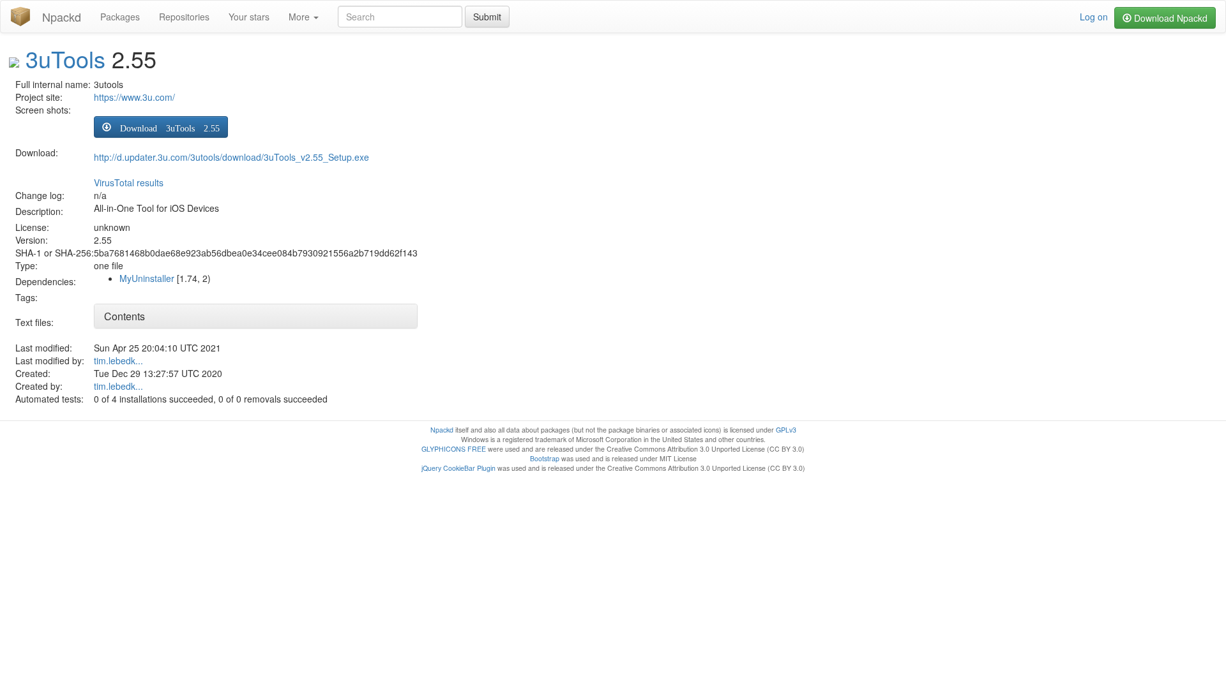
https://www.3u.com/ (134, 97)
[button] (161, 127)
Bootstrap (544, 458)
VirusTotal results (128, 182)
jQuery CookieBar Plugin (458, 468)
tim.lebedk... (118, 360)
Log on (1094, 16)
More (300, 16)
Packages (120, 16)
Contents (124, 316)
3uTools (65, 58)
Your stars (249, 16)
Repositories (184, 16)
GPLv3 (786, 429)
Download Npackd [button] (1169, 17)
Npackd (61, 16)
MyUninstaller (146, 278)
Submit (487, 16)
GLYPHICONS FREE (453, 449)
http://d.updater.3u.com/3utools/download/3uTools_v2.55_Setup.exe (231, 157)
